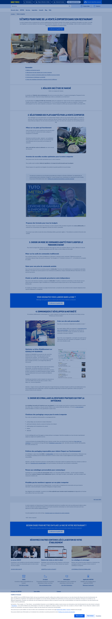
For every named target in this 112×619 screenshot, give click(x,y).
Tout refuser (90, 615)
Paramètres (14, 605)
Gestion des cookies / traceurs (63, 609)
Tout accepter (79, 615)
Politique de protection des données (66, 611)
